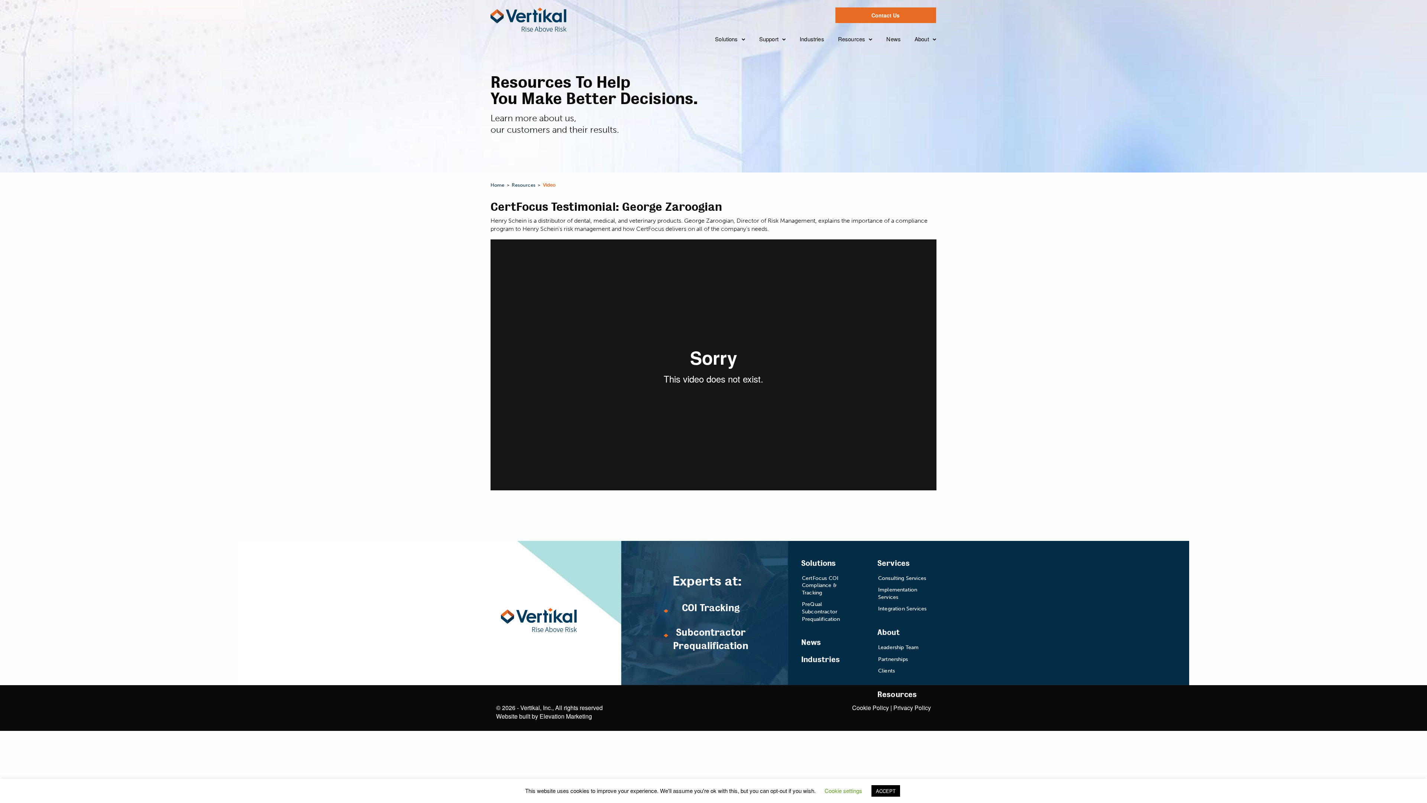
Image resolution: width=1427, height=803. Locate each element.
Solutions (726, 39)
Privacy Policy (912, 707)
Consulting (778, 61)
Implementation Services (897, 593)
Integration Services (902, 609)
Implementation (784, 76)
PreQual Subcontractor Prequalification (821, 611)
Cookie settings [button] (843, 790)
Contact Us (885, 15)
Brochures (856, 90)
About (922, 39)
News (893, 39)
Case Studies (860, 61)
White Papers (860, 105)
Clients (928, 90)
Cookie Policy (870, 707)
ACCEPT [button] (886, 790)
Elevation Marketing (566, 716)
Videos (851, 76)
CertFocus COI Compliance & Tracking (820, 585)
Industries (812, 39)
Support (769, 39)
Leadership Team (942, 61)
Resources (851, 39)
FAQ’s (738, 114)
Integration (778, 90)
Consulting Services (902, 578)
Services (893, 563)
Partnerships (936, 76)
